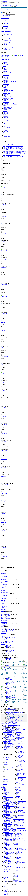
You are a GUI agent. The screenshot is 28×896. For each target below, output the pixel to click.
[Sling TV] (9, 55)
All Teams (5, 749)
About (2, 173)
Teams (4, 670)
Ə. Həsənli (3, 187)
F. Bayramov (6, 241)
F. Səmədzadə (4, 493)
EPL (4, 885)
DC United (10, 721)
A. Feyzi (5, 259)
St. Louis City (20, 772)
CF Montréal (11, 723)
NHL (24, 869)
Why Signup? (22, 708)
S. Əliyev (3, 330)
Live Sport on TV (20, 867)
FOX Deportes (9, 825)
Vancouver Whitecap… (12, 728)
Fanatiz (8, 794)
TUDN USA (9, 816)
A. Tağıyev (3, 382)
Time (9, 12)
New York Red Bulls (12, 717)
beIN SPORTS (9, 797)
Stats (2, 171)
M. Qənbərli (5, 313)
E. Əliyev (3, 322)
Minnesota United (22, 777)
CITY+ (8, 842)
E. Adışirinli (3, 476)
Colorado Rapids (11, 736)
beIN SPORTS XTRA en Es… (10, 104)
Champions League (10, 637)
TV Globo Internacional (8, 90)
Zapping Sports (9, 869)
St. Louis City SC (11, 735)
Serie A (8, 644)
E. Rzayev (3, 347)
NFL (21, 869)
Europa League (9, 638)
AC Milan (8, 691)
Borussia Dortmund (10, 697)
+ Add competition (7, 34)
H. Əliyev (3, 276)
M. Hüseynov (4, 267)
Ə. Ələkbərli (3, 233)
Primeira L (5, 891)
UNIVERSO (9, 824)
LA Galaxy (10, 743)
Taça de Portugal (10, 650)
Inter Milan (8, 690)
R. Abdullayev (6, 399)
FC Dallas (9, 734)
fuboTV (8, 815)
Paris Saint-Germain (10, 699)
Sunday (8, 618)
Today (7, 614)
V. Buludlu (3, 530)
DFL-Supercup (9, 649)
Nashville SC (10, 708)
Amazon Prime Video (11, 830)
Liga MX (8, 659)
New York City (20, 751)
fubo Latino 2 (9, 849)
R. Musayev (3, 539)
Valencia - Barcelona (21, 835)
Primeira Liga (9, 647)
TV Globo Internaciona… (12, 822)
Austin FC (10, 745)
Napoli (7, 692)
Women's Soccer (20, 848)
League (4, 12)
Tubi (7, 865)
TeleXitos (8, 863)
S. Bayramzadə (4, 224)
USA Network (9, 817)
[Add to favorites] (2, 169)
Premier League (9, 641)
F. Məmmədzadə (4, 356)
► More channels (5, 139)
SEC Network (9, 860)
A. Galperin (5, 484)
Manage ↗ (6, 18)
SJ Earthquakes (20, 769)
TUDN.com (9, 866)
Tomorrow (8, 615)
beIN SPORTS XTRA (11, 835)
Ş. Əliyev (3, 513)
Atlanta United (21, 763)
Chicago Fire (10, 711)
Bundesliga (8, 645)
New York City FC (11, 716)
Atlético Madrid (9, 687)
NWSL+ (8, 857)
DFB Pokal (8, 651)
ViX (7, 867)
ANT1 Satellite (9, 833)
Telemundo (8, 821)
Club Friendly (9, 665)
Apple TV (8, 811)
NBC (7, 800)
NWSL (8, 632)
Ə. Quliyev (5, 216)
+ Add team (6, 20)
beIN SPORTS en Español (9, 81)
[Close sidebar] (1, 159)
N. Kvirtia (5, 424)
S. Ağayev (5, 339)
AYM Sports (9, 834)
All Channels (6, 871)
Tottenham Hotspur (10, 682)
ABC (7, 795)
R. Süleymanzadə (5, 364)
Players (2, 170)
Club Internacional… (12, 709)
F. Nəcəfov (3, 501)
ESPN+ (8, 808)
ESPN (7, 799)
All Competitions (7, 667)
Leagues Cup (9, 658)
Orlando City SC (11, 718)
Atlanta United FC (12, 726)
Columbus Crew (21, 761)
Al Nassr (8, 701)
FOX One (8, 848)
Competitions (4, 31)
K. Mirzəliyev (4, 304)
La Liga (8, 642)
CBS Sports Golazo (10, 839)
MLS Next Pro (9, 853)
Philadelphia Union (12, 722)
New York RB (20, 752)
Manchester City (10, 679)
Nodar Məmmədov (5, 284)
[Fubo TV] (3, 55)
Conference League (10, 640)
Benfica (8, 693)
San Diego (20, 778)
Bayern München (10, 696)
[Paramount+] (21, 55)
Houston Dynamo (11, 730)
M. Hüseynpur (6, 441)
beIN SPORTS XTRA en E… (13, 836)
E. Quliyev (3, 390)
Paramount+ (9, 812)
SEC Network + (10, 861)
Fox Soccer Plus (10, 804)
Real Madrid (9, 686)
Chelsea (8, 677)
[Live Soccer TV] (5, 1)
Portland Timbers (11, 739)
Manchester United (10, 681)
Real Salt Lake (10, 737)
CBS (7, 798)
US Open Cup (9, 630)
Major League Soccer (11, 629)
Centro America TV (10, 840)
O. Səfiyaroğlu (4, 433)
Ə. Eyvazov (3, 373)
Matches (5, 608)
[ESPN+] (7, 56)
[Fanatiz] (3, 56)
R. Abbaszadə (4, 296)
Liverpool (8, 678)
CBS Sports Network (11, 802)
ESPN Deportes (10, 806)
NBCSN (8, 820)
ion (7, 851)
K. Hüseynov (5, 450)
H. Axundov (3, 416)
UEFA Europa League (8, 47)
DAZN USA (9, 818)
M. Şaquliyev (4, 250)
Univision (8, 826)
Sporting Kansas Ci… (13, 746)
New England (20, 747)
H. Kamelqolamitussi (7, 196)
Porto (7, 695)
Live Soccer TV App (21, 849)
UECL (5, 880)
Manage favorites (6, 15)
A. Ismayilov (3, 522)
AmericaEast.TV (10, 831)
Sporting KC (21, 784)
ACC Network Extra (11, 829)
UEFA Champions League (9, 42)
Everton (8, 683)
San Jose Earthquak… (12, 732)
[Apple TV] (15, 55)
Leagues (5, 623)
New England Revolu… (12, 712)
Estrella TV (9, 844)
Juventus (8, 688)
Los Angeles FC (11, 731)
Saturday (8, 616)
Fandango (8, 845)
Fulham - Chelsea (22, 801)
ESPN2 (8, 803)
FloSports (8, 847)
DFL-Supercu (6, 893)
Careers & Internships (21, 856)
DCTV (8, 843)
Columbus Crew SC (12, 725)
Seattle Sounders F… (12, 744)
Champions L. (6, 877)
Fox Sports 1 (9, 807)
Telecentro (8, 862)
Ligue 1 (8, 646)
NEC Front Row (10, 856)
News (4, 873)
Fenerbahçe (9, 700)
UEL (4, 878)
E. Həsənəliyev (4, 459)
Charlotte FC (10, 713)
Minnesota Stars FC (12, 740)
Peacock (8, 827)
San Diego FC (11, 741)
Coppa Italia (9, 653)
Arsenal (8, 675)
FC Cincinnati (10, 714)
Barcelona (8, 684)
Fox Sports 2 (9, 809)
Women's (5, 875)
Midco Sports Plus (10, 852)
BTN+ (7, 838)
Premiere (8, 858)
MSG (7, 854)
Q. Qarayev (3, 547)
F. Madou (5, 556)
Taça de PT (6, 894)
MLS (4, 882)
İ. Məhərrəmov (4, 204)
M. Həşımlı (3, 467)
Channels (5, 751)
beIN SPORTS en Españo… (12, 813)
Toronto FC (10, 719)
